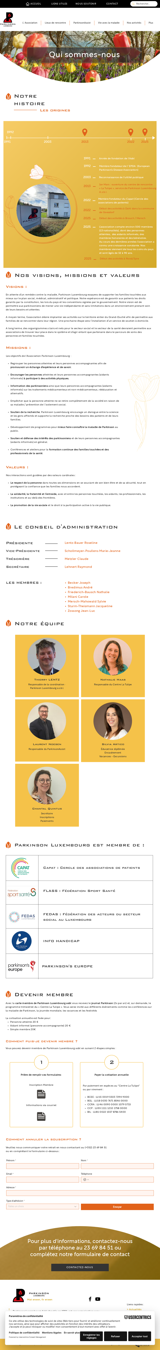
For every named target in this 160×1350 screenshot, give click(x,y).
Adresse (11, 1188)
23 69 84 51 (98, 1248)
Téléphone (86, 1174)
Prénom (11, 1161)
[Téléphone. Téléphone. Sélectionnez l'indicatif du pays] (86, 1180)
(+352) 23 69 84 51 (96, 1147)
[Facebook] (90, 1299)
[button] (30, 23)
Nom (84, 1161)
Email (9, 1174)
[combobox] (42, 1206)
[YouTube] (98, 1299)
